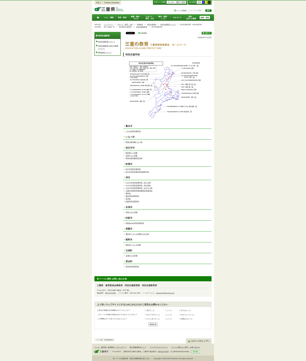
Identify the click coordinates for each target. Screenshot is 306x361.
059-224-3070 (163, 352)
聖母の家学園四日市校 (134, 158)
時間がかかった (187, 319)
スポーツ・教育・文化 (125, 24)
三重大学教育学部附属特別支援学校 (139, 191)
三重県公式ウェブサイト (109, 9)
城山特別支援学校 (132, 196)
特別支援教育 (151, 24)
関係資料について (105, 53)
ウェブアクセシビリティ (159, 347)
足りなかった (186, 310)
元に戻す (171, 2)
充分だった (151, 310)
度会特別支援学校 (132, 266)
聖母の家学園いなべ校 (134, 142)
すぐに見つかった (153, 319)
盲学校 (128, 199)
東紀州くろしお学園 (133, 245)
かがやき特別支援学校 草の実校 (138, 185)
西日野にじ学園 (131, 153)
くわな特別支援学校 (133, 131)
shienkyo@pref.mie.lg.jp (165, 293)
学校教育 (140, 24)
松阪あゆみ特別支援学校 (135, 223)
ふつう (169, 310)
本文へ (98, 2)
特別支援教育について (168, 24)
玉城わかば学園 (131, 256)
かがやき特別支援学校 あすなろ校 (139, 188)
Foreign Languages (111, 2)
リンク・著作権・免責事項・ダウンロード (110, 347)
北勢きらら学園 (131, 156)
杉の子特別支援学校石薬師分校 (137, 172)
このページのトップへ (199, 341)
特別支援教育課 (141, 27)
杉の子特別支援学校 (133, 169)
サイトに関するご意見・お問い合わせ (185, 347)
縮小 (178, 2)
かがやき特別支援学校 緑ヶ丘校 (138, 183)
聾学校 (128, 193)
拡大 (183, 2)
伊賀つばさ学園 (131, 212)
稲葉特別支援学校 (132, 201)
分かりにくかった (187, 315)
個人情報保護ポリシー (138, 347)
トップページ (108, 24)
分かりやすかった (153, 315)
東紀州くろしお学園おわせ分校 (137, 234)
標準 (199, 2)
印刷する (207, 33)
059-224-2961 (110, 293)
